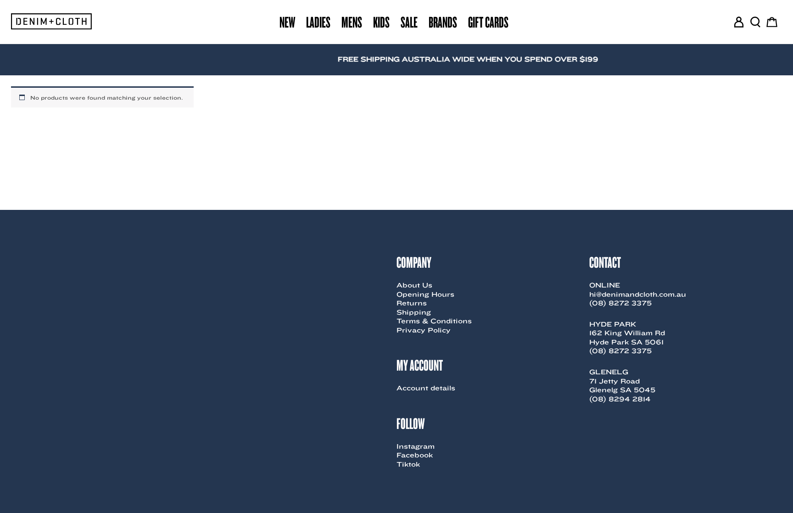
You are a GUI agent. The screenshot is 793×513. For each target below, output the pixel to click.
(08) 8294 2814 (620, 399)
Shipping (413, 312)
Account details (425, 388)
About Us (414, 285)
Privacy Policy (423, 330)
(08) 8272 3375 (620, 303)
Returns (411, 303)
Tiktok (408, 464)
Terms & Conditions (434, 321)
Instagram (415, 446)
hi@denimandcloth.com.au (637, 294)
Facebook (414, 455)
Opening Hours (425, 294)
